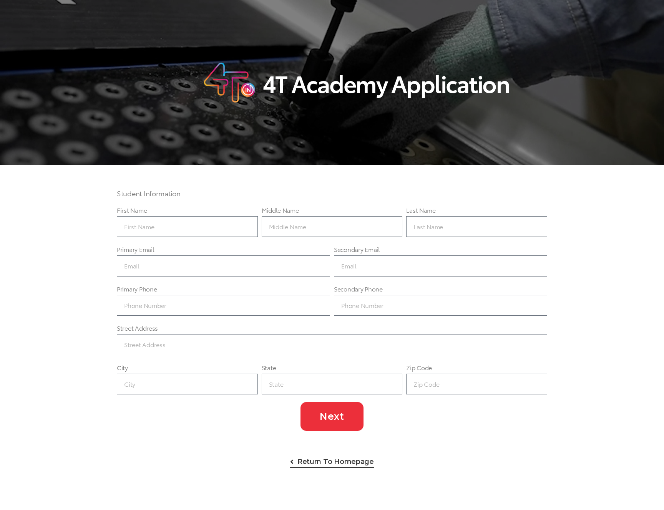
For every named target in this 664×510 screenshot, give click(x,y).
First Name (132, 209)
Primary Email (135, 249)
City (122, 367)
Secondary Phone (358, 288)
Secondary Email (357, 249)
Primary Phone (137, 288)
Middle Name (280, 209)
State (269, 367)
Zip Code (419, 367)
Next (332, 416)
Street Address (137, 327)
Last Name (421, 209)
